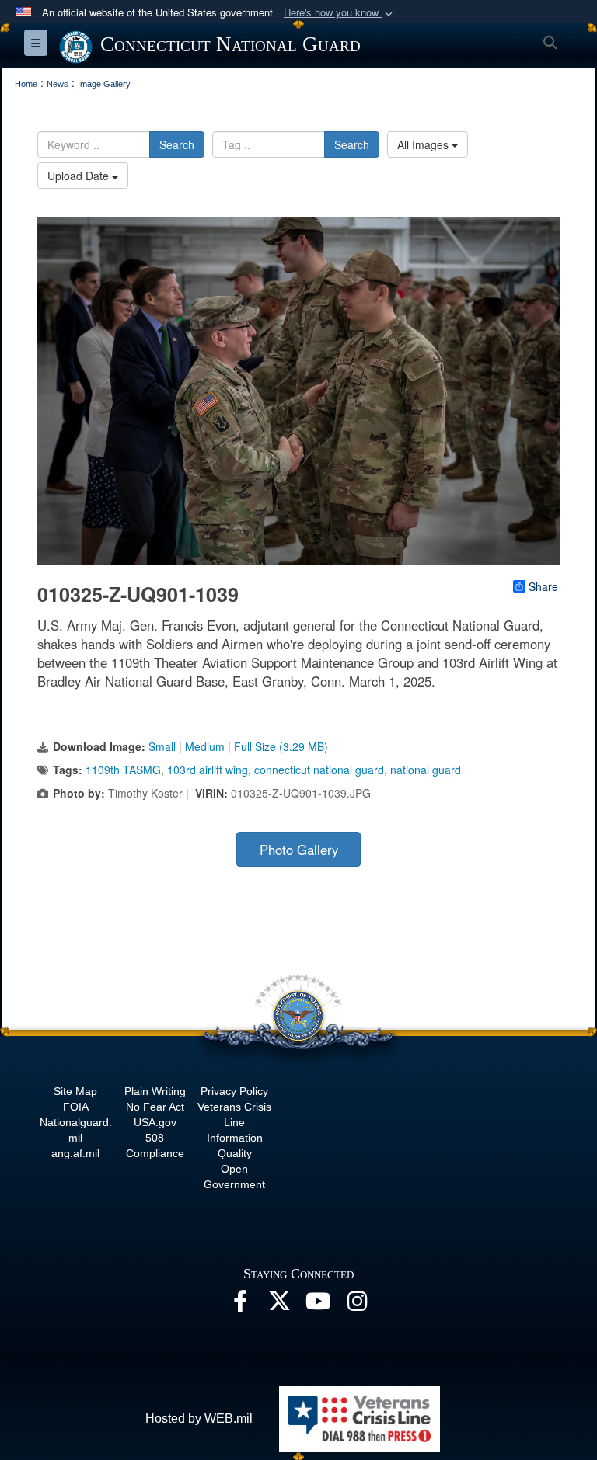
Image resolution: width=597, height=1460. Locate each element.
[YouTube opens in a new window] (317, 1305)
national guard (425, 769)
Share (543, 586)
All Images (424, 144)
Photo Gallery (299, 849)
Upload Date (79, 175)
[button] (340, 13)
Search (176, 144)
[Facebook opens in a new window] (240, 1305)
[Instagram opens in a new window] (356, 1305)
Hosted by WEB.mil (199, 1418)
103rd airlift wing (207, 769)
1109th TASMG (123, 769)
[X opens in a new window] (279, 1305)
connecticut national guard (319, 769)
